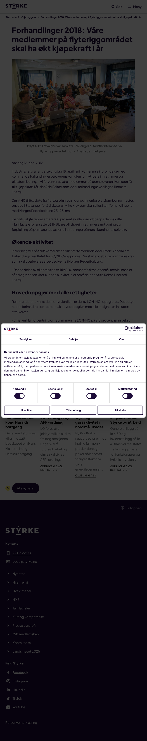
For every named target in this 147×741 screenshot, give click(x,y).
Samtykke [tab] (25, 339)
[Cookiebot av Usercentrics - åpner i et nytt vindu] (127, 328)
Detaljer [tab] (74, 339)
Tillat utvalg (73, 410)
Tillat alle (120, 410)
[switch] (55, 396)
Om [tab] (121, 339)
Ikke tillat (26, 410)
